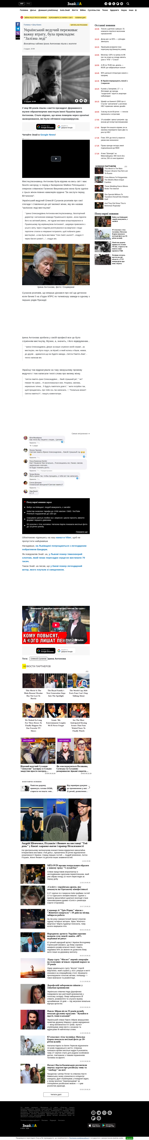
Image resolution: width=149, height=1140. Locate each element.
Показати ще (82, 532)
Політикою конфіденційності (79, 1138)
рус (28, 4)
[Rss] (113, 3)
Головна (24, 10)
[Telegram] (105, 3)
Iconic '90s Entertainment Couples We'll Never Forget (56, 723)
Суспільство (94, 10)
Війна (83, 10)
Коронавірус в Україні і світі (61, 17)
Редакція (53, 1120)
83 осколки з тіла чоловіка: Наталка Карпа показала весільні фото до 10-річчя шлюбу (57, 525)
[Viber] (109, 3)
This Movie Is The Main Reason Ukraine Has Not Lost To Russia (116, 171)
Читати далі (56, 1094)
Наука (124, 10)
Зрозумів (129, 1138)
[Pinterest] (121, 3)
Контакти (61, 1120)
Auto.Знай (65, 10)
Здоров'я (114, 10)
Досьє (33, 10)
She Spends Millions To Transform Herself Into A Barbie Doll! (116, 197)
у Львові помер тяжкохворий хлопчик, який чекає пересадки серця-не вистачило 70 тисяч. (53, 558)
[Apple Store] (94, 1125)
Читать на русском (79, 25)
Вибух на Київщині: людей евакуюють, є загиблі (48, 507)
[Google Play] (108, 1125)
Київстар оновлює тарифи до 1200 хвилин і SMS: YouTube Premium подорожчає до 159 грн (53, 512)
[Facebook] (18, 24)
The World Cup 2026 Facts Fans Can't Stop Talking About (78, 693)
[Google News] (110, 1113)
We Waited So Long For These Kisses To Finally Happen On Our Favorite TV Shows (33, 725)
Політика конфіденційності (30, 1120)
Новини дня (80, 17)
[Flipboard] (117, 3)
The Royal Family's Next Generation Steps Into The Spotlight (55, 693)
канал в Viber (63, 537)
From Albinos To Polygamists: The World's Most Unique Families (115, 179)
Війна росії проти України (35, 17)
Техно (105, 10)
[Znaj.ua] (74, 3)
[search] (128, 4)
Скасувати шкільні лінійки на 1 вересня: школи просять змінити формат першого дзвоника (55, 519)
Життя (75, 10)
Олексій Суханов (38, 659)
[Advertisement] (56, 318)
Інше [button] (131, 10)
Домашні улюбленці (48, 10)
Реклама (45, 1120)
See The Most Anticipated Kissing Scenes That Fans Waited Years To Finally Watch (78, 725)
